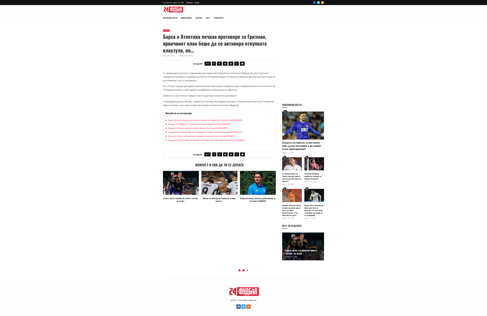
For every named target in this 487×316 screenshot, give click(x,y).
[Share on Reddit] (230, 64)
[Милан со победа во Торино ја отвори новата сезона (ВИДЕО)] (219, 183)
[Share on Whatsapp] (236, 64)
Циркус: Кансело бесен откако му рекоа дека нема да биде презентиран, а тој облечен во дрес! (291, 210)
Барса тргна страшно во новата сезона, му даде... (181, 199)
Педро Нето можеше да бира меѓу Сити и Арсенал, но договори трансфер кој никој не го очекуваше (314, 210)
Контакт (197, 2)
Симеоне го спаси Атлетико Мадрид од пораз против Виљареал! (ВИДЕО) (205, 132)
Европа (199, 17)
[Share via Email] (242, 64)
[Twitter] (318, 2)
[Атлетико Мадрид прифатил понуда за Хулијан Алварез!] (314, 163)
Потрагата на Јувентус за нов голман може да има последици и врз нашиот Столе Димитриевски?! (301, 146)
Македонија (186, 17)
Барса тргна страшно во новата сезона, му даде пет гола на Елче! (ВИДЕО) (205, 120)
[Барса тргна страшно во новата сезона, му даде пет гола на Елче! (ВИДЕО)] (181, 183)
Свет (208, 17)
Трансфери (218, 17)
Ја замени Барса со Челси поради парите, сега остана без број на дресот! (291, 177)
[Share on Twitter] (219, 64)
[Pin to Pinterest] (225, 64)
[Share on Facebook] (214, 64)
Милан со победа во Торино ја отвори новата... (219, 199)
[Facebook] (314, 2)
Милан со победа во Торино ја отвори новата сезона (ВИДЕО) (199, 124)
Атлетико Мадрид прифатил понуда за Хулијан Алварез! (312, 176)
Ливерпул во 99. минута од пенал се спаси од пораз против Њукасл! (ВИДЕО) (206, 140)
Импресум (189, 2)
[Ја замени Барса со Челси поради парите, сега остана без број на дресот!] (292, 163)
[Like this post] (208, 64)
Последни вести (170, 17)
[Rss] (322, 2)
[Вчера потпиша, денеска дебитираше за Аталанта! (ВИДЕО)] (258, 183)
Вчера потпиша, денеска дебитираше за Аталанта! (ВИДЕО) (198, 128)
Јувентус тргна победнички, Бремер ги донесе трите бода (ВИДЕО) (201, 136)
